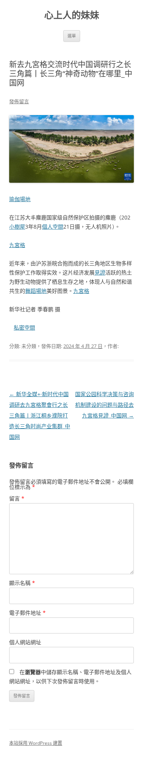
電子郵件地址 (27, 612)
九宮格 (17, 245)
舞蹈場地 (36, 290)
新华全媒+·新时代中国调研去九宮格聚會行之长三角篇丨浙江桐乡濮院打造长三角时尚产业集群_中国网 (39, 415)
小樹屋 (17, 226)
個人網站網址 (25, 642)
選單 (71, 36)
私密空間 (24, 327)
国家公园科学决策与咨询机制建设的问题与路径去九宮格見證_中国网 (104, 404)
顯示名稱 (22, 582)
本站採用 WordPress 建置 (35, 743)
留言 (16, 498)
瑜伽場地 (20, 199)
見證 (100, 272)
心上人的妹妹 (71, 15)
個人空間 (52, 226)
